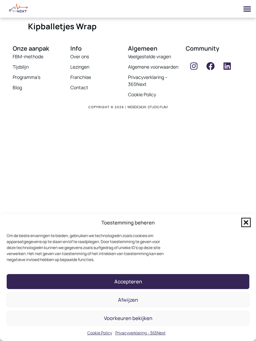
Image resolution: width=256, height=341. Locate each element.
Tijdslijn (21, 67)
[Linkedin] (227, 66)
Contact (79, 87)
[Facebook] (210, 66)
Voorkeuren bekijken (128, 318)
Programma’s (26, 77)
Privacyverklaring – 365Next (140, 333)
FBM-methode (28, 56)
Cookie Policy (99, 333)
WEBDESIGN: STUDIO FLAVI (147, 107)
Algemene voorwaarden (153, 67)
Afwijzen (128, 299)
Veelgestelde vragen (149, 56)
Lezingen (79, 67)
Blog (17, 87)
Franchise (80, 77)
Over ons (79, 56)
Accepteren (128, 281)
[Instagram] (194, 66)
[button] (246, 222)
